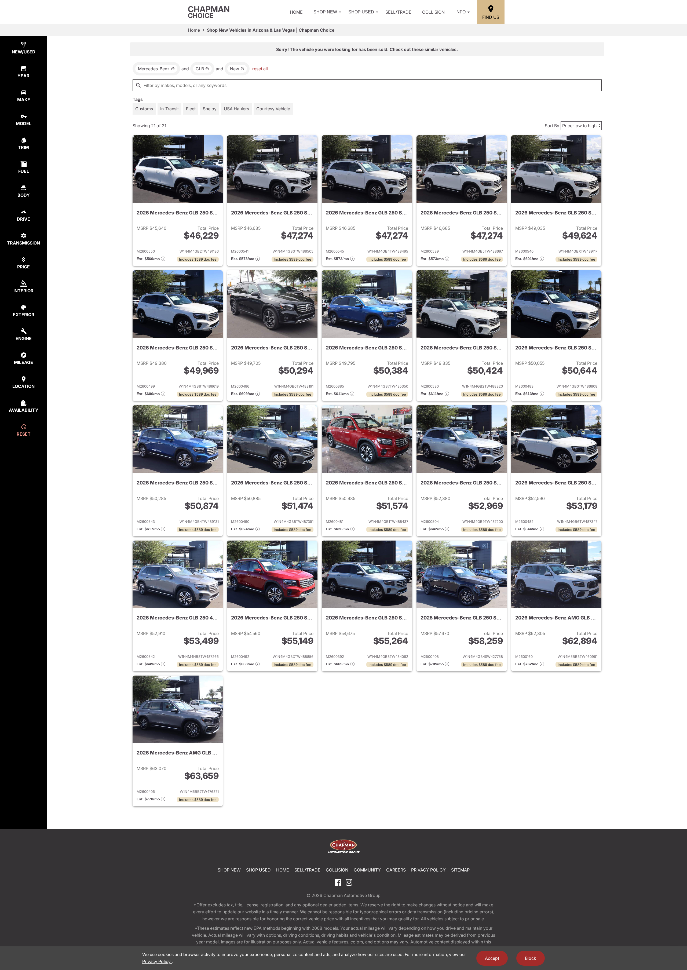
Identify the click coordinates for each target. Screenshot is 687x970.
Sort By (552, 125)
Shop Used (361, 12)
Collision (433, 12)
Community (367, 870)
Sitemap (460, 870)
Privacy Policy (428, 870)
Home (296, 12)
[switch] (144, 109)
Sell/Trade (398, 12)
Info (460, 12)
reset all (260, 68)
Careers (396, 870)
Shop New (325, 12)
